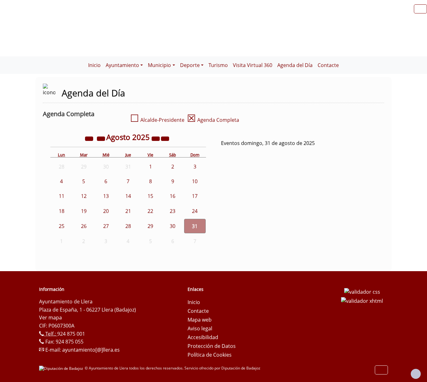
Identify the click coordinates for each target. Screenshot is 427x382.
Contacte (328, 65)
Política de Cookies (210, 354)
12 (84, 196)
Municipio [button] (159, 65)
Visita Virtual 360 (252, 65)
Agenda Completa (213, 119)
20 (106, 211)
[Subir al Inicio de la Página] (416, 374)
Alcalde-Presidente (157, 119)
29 (150, 226)
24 (195, 211)
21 (128, 211)
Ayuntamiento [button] (122, 65)
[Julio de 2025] (101, 138)
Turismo (218, 65)
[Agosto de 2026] (156, 138)
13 (106, 196)
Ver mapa (50, 317)
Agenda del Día (295, 65)
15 (150, 196)
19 (84, 211)
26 (84, 226)
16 (172, 196)
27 (106, 226)
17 (195, 196)
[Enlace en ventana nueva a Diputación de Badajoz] (62, 368)
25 (61, 226)
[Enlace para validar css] (362, 291)
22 (150, 211)
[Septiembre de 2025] (165, 138)
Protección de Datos (212, 346)
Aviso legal (200, 328)
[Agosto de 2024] (89, 138)
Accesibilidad (203, 337)
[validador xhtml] (362, 300)
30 (172, 226)
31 (195, 226)
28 (128, 226)
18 (61, 211)
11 (61, 196)
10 (195, 181)
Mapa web (200, 319)
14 (128, 196)
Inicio (94, 65)
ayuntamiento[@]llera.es (91, 349)
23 (172, 211)
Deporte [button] (190, 65)
